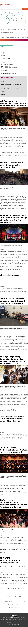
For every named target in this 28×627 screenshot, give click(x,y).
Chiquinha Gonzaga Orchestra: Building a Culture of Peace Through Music (13, 449)
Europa (3, 55)
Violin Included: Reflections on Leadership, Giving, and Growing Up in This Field (12, 301)
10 (15, 588)
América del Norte (5, 58)
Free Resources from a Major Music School (10, 80)
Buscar (25, 8)
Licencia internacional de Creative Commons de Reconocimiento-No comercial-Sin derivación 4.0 (14, 619)
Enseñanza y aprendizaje (7, 64)
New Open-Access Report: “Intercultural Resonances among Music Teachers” (12, 418)
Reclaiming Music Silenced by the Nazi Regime (11, 84)
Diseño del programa (6, 66)
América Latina (4, 56)
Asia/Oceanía (4, 53)
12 (18, 588)
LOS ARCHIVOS (18, 603)
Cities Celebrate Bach (10, 275)
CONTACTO (18, 604)
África (2, 52)
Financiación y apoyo (6, 72)
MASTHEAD (18, 601)
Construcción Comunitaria (7, 69)
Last (21, 588)
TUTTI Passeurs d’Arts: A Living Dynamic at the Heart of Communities (13, 165)
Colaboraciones (4, 70)
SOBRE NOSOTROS (8, 601)
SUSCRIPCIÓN (10, 604)
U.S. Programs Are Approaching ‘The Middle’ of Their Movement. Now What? (14, 103)
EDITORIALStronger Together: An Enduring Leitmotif (10, 560)
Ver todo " (3, 94)
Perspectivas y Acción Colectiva (8, 73)
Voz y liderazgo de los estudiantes (9, 67)
